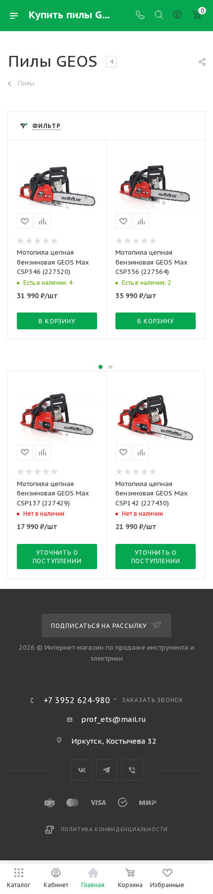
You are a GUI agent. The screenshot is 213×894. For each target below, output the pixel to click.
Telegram (106, 770)
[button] (101, 366)
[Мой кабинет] (177, 15)
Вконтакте (81, 770)
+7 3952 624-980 (77, 700)
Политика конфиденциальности (114, 829)
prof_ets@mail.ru (113, 719)
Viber (132, 770)
